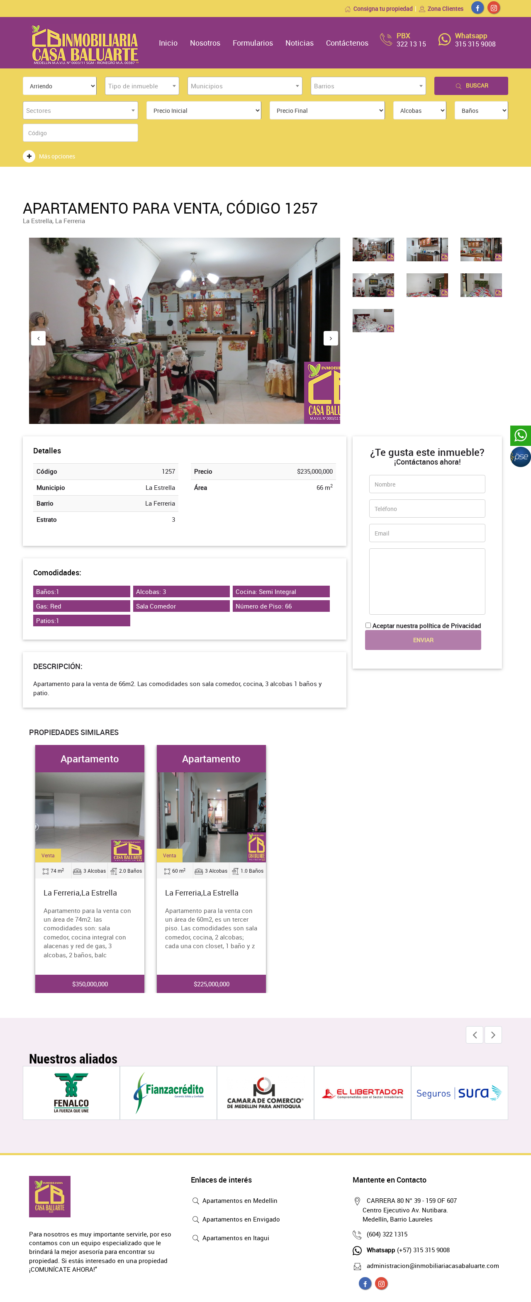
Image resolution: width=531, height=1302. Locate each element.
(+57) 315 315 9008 (408, 1250)
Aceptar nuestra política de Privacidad (427, 625)
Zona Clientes (445, 8)
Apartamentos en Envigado (240, 1219)
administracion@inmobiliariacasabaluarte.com (433, 1265)
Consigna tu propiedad (383, 8)
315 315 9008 (475, 44)
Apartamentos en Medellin (239, 1200)
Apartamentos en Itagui (235, 1238)
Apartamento (90, 758)
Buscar (477, 85)
